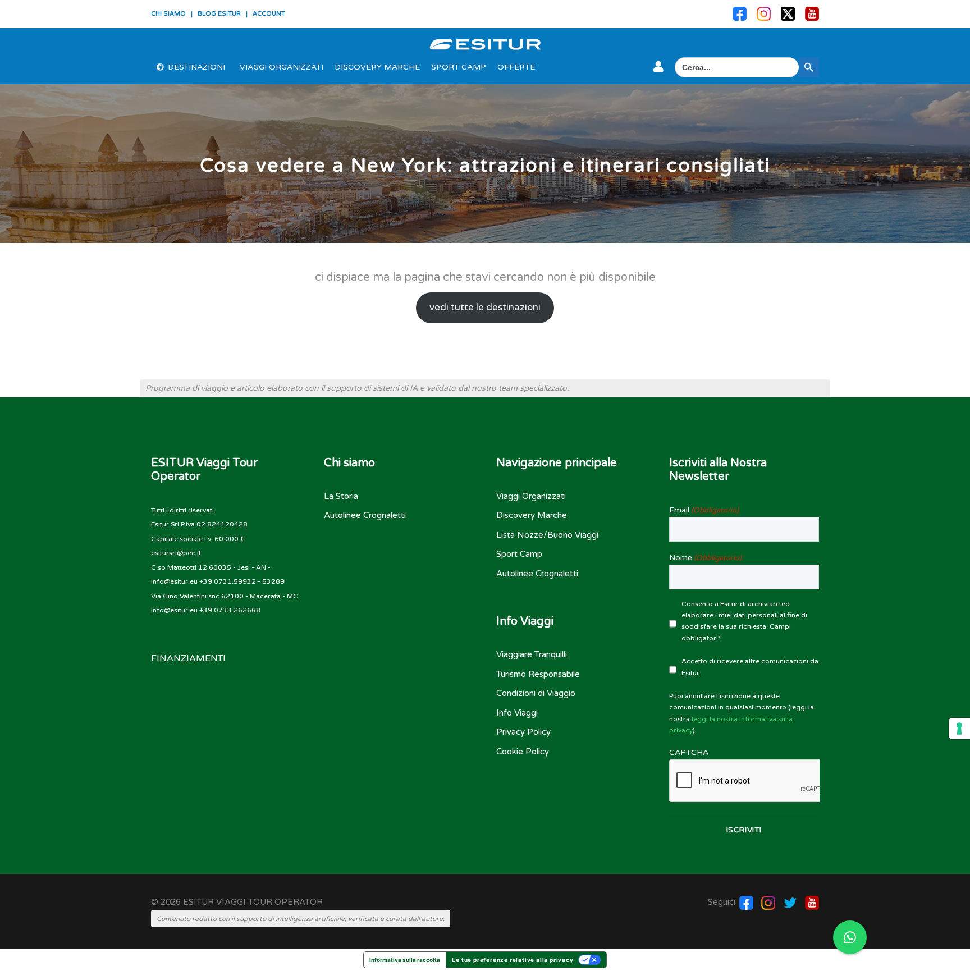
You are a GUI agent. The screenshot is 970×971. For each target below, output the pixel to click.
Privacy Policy (523, 732)
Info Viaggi (517, 713)
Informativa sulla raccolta (404, 959)
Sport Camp (458, 67)
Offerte (516, 67)
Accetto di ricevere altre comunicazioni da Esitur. (749, 666)
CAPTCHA (688, 752)
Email (704, 510)
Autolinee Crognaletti (365, 515)
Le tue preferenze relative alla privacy (512, 959)
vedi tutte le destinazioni (485, 307)
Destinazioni (196, 67)
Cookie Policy (522, 751)
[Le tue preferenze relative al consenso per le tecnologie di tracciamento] (959, 728)
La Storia (341, 496)
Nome (705, 557)
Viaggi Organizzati (281, 67)
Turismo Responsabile (538, 674)
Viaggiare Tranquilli (531, 654)
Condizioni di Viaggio (535, 693)
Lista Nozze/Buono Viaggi (547, 535)
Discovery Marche (377, 67)
